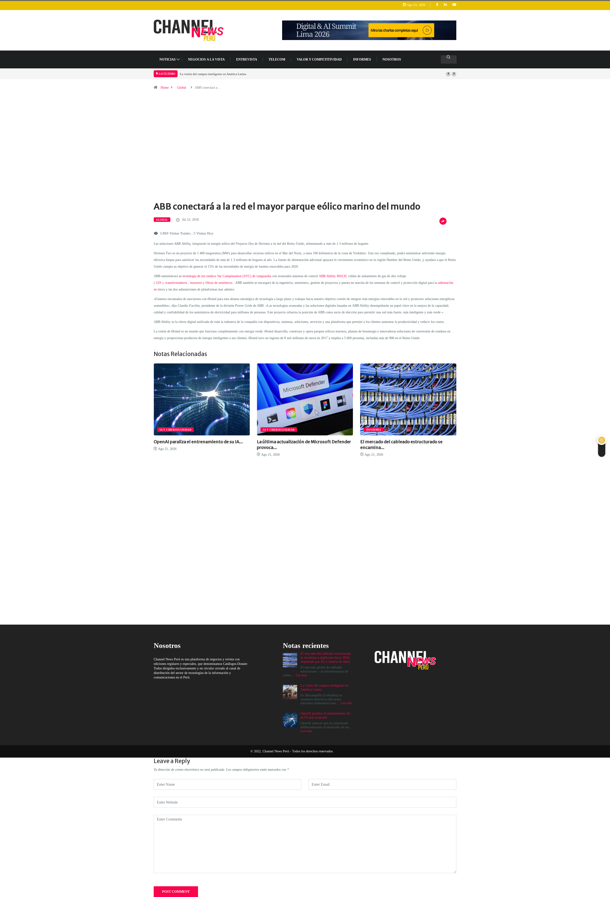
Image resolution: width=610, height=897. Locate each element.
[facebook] (437, 5)
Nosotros (391, 59)
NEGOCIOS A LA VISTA (206, 59)
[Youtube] (454, 5)
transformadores (176, 283)
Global (181, 87)
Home (165, 87)
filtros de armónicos (218, 283)
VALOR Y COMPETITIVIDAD (319, 59)
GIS (158, 283)
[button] (448, 74)
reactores (196, 283)
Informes (362, 59)
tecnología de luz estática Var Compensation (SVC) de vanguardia (227, 276)
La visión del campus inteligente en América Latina (213, 74)
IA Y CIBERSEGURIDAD (175, 429)
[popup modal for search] (448, 59)
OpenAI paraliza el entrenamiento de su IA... (198, 441)
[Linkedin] (445, 5)
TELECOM (277, 59)
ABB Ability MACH (332, 276)
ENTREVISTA (246, 59)
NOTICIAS (167, 59)
